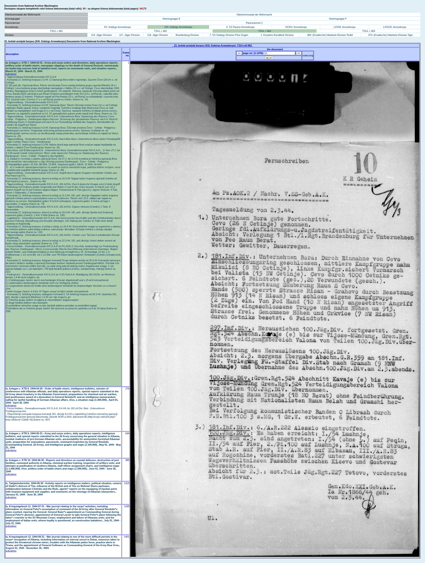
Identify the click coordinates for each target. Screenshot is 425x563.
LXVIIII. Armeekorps (345, 27)
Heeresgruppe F (338, 18)
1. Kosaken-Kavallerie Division (277, 35)
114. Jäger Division (101, 35)
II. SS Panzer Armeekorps (240, 27)
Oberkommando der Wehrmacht (254, 14)
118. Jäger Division (157, 35)
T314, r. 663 (264, 31)
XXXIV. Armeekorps (296, 27)
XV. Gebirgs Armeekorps (117, 27)
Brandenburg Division (187, 35)
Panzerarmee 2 (254, 22)
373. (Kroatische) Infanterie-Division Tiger (390, 35)
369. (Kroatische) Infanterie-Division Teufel (330, 35)
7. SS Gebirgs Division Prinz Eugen (229, 35)
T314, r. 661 (56, 31)
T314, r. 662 (160, 31)
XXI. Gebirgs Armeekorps (178, 27)
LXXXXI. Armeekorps (394, 27)
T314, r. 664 (368, 31)
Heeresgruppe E (171, 18)
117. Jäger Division (129, 35)
